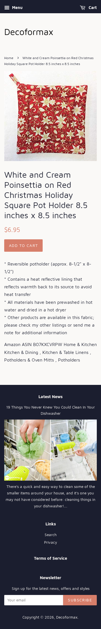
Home (8, 58)
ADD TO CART (23, 245)
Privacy (50, 542)
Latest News (50, 396)
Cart (92, 7)
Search (51, 534)
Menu (16, 7)
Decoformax (66, 617)
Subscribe (80, 599)
